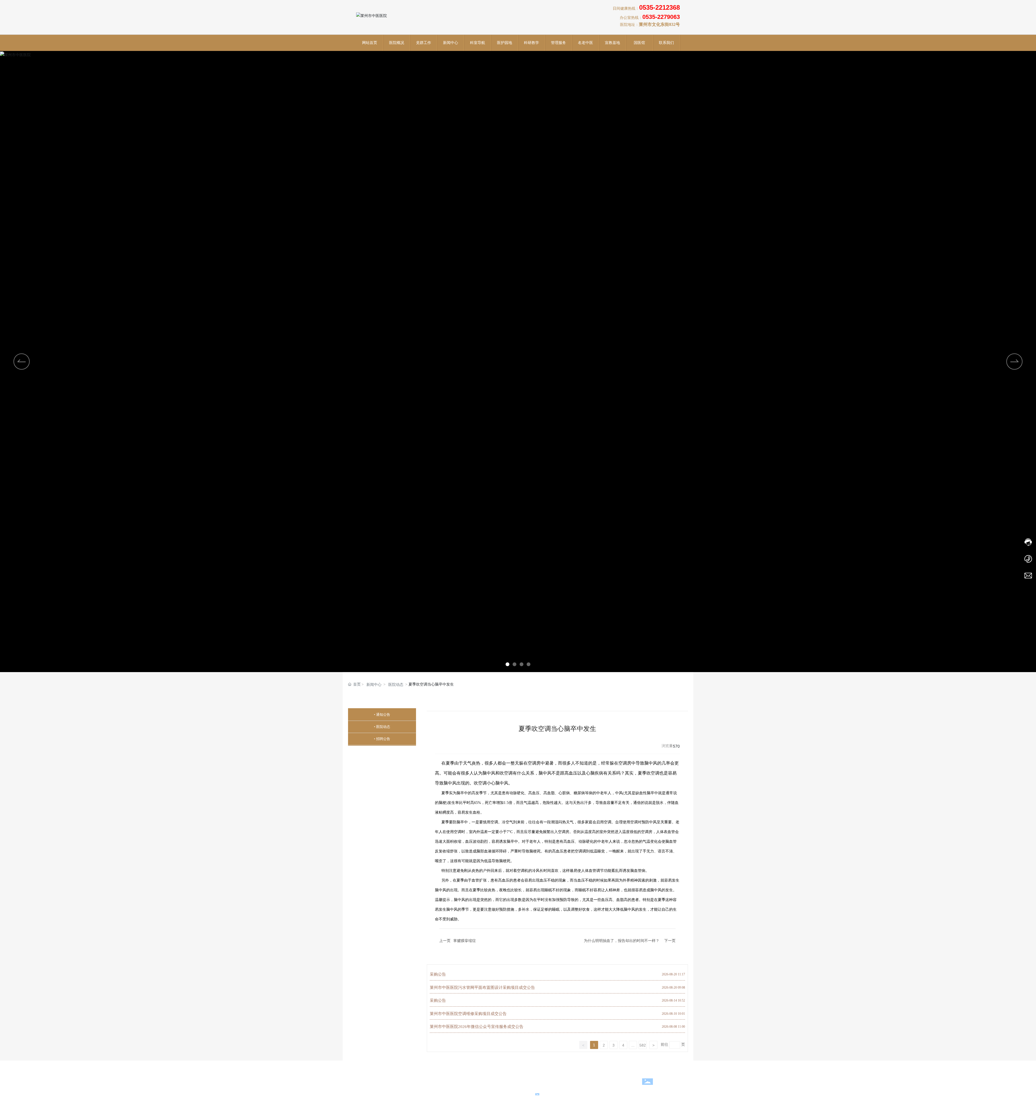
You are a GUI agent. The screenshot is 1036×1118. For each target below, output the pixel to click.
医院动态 (395, 685)
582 (642, 1045)
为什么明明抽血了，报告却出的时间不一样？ (621, 940)
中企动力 (455, 1093)
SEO (481, 1093)
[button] (507, 664)
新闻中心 (373, 685)
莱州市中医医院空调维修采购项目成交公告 (468, 1014)
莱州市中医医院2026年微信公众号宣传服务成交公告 (476, 1026)
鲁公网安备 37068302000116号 (570, 1094)
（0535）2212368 (485, 1078)
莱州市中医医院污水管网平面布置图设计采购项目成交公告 (482, 987)
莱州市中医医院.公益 (495, 1085)
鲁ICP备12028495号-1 (631, 1094)
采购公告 (438, 974)
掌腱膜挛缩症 (464, 940)
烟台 (469, 1093)
